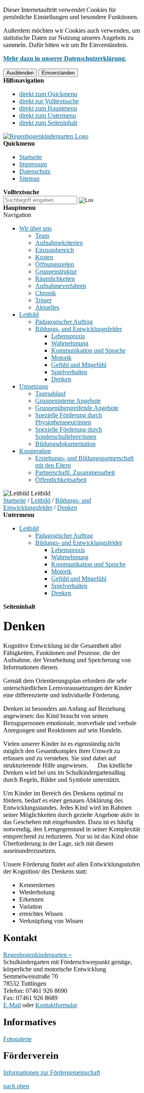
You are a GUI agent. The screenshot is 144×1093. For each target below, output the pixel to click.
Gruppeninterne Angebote (68, 400)
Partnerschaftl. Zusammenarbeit (75, 472)
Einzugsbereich (54, 250)
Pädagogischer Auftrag (64, 321)
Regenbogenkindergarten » (37, 954)
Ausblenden (20, 73)
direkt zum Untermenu (47, 115)
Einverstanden (58, 73)
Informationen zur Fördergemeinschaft (51, 1072)
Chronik (45, 293)
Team (42, 235)
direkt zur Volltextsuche (49, 101)
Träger (43, 300)
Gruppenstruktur (56, 271)
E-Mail (12, 1005)
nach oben (16, 1086)
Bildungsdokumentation (65, 443)
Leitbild (29, 314)
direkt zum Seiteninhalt (48, 122)
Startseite (30, 157)
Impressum (33, 164)
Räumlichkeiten (55, 278)
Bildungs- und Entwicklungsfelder (78, 329)
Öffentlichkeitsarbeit (60, 479)
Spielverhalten (69, 372)
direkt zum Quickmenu (48, 94)
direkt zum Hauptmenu (48, 108)
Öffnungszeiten (54, 264)
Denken (61, 379)
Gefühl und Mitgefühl (78, 364)
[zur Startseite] (45, 136)
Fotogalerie (17, 1039)
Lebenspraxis (68, 336)
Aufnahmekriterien (59, 242)
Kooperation (35, 451)
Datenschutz (34, 171)
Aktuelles (47, 307)
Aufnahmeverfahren (60, 285)
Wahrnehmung (69, 343)
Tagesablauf (50, 393)
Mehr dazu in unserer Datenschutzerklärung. (64, 58)
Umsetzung (33, 386)
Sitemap (29, 178)
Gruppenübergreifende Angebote (76, 407)
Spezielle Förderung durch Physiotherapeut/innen (68, 419)
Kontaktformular (56, 1005)
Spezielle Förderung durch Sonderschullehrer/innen (68, 433)
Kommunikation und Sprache (88, 350)
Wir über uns (35, 228)
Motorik (61, 357)
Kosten (44, 257)
